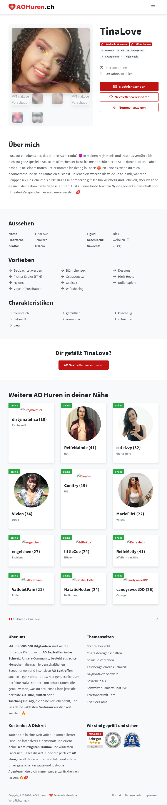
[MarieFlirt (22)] (135, 489)
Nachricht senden (132, 86)
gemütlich (73, 313)
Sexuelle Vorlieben (100, 660)
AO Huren (19, 619)
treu (17, 325)
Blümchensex (75, 270)
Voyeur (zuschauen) (28, 288)
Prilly (15, 595)
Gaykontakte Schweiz (102, 674)
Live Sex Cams (97, 702)
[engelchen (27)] (31, 541)
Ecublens (17, 557)
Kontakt (117, 795)
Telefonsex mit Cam (101, 695)
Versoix (120, 520)
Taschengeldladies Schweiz (107, 667)
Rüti (66, 453)
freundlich (21, 313)
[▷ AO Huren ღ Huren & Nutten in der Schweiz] (31, 7)
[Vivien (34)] (31, 489)
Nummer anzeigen (132, 107)
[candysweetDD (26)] (135, 579)
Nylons (19, 282)
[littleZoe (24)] (83, 541)
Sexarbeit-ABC (97, 681)
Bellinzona (70, 595)
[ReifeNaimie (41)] (83, 423)
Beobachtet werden (28, 270)
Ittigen (68, 557)
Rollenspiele (127, 282)
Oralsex (71, 282)
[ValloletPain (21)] (31, 579)
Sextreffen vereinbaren (131, 97)
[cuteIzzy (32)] (135, 423)
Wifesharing (75, 288)
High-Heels (126, 276)
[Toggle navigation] (153, 7)
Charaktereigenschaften (104, 653)
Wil (66, 491)
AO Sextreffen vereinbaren (83, 365)
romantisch (74, 319)
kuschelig (125, 313)
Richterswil (19, 425)
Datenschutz (133, 795)
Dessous (124, 270)
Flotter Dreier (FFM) (28, 276)
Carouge (121, 595)
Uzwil (15, 520)
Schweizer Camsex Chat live (107, 688)
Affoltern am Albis (127, 557)
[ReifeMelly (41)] (136, 541)
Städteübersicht (98, 646)
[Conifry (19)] (84, 476)
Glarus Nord (123, 453)
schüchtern (126, 319)
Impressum (151, 795)
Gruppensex (75, 276)
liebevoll (20, 319)
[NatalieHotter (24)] (83, 579)
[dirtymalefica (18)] (31, 409)
